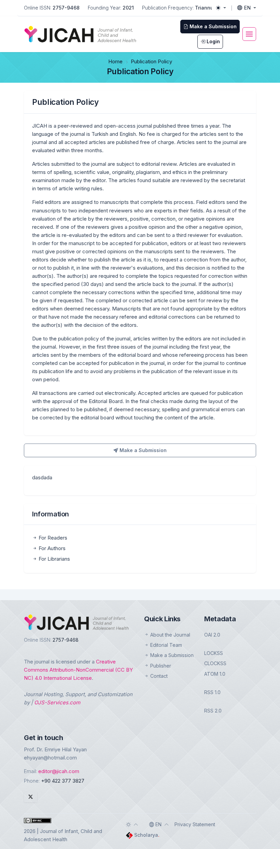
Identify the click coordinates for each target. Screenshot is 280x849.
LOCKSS (213, 653)
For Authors (51, 548)
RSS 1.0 (212, 692)
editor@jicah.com (58, 771)
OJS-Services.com (57, 702)
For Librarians (53, 559)
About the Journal (169, 635)
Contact (158, 676)
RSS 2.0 (213, 711)
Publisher (160, 666)
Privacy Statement (194, 824)
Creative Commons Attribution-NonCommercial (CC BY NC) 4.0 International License (78, 669)
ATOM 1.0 (214, 674)
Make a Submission (142, 450)
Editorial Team (165, 645)
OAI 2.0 (212, 635)
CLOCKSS (215, 663)
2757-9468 (66, 8)
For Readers (52, 537)
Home (115, 61)
